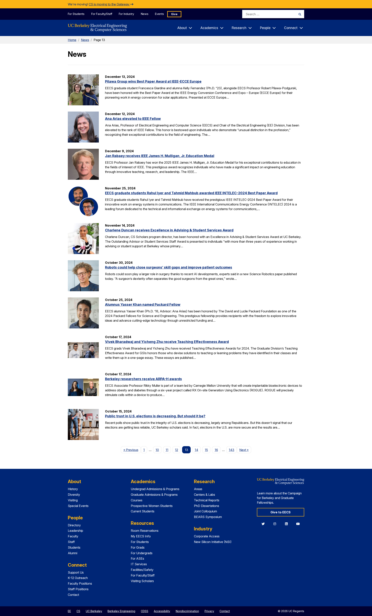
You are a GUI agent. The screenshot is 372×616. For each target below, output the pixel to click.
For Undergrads (141, 553)
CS (78, 611)
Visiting (73, 500)
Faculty (73, 536)
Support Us (76, 572)
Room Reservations (144, 531)
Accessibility (162, 611)
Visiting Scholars (142, 581)
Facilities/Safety (142, 570)
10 (157, 450)
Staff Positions (78, 589)
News (144, 13)
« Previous (132, 450)
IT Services (139, 564)
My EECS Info (141, 536)
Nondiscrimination (187, 611)
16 (216, 450)
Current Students (142, 511)
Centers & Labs (204, 495)
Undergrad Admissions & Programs (155, 489)
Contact (73, 595)
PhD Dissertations (206, 506)
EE (69, 611)
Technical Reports (206, 500)
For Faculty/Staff (101, 13)
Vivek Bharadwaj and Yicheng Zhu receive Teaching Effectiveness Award (167, 342)
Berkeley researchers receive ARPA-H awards (143, 379)
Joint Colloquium (205, 511)
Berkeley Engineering (121, 611)
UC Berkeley (94, 611)
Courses (136, 500)
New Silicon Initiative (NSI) (213, 542)
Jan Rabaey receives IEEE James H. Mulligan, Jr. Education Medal (159, 156)
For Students (76, 13)
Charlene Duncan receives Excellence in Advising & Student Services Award (169, 230)
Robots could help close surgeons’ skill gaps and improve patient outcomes (168, 267)
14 (196, 450)
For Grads (138, 547)
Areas (198, 489)
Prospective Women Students (152, 506)
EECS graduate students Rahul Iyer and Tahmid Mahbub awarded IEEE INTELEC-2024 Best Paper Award (191, 193)
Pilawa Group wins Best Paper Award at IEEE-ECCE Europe (153, 81)
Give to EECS (280, 512)
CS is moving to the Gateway (109, 4)
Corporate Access (207, 536)
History (73, 489)
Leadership (75, 531)
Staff (71, 542)
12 (176, 450)
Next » (245, 450)
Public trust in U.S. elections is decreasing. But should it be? (155, 416)
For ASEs (137, 558)
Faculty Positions (80, 583)
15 (206, 450)
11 (167, 450)
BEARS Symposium (208, 517)
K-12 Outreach (78, 578)
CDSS (144, 611)
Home (72, 40)
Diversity (74, 495)
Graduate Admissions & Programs (154, 495)
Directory (74, 525)
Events (159, 13)
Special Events (78, 506)
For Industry (126, 13)
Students (74, 547)
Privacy (209, 611)
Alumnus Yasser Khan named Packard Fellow (142, 304)
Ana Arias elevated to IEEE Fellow (133, 119)
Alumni (72, 553)
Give (174, 14)
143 (231, 450)
